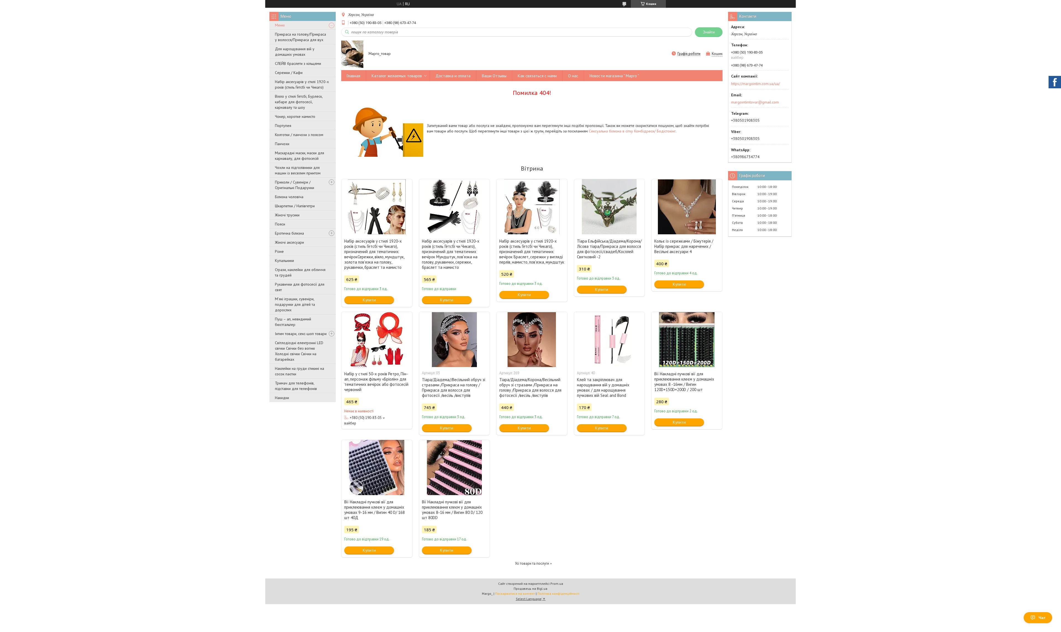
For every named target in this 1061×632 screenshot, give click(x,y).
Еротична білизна (289, 233)
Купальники (284, 260)
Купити (369, 299)
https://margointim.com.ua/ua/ (755, 83)
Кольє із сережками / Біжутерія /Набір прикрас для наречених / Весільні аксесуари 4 (683, 246)
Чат (1042, 617)
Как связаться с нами (537, 76)
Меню (280, 25)
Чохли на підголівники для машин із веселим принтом (298, 170)
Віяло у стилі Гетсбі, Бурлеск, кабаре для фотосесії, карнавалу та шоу (298, 102)
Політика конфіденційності (558, 593)
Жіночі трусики (287, 215)
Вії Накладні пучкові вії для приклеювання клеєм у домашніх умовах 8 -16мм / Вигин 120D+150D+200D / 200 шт (684, 381)
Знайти (709, 32)
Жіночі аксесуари (289, 242)
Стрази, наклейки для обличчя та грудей (300, 272)
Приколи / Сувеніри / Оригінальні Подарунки (294, 185)
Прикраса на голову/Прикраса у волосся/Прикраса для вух (300, 37)
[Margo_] (352, 54)
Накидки (282, 397)
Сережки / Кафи (289, 72)
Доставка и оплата (453, 76)
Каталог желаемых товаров (397, 76)
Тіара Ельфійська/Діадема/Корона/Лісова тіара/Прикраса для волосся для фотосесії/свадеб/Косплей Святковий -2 (609, 248)
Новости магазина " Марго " (614, 76)
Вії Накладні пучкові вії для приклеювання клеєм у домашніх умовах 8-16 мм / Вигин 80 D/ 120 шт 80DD (452, 509)
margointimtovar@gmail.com (755, 102)
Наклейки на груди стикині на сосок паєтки (299, 371)
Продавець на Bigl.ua (530, 588)
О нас (573, 76)
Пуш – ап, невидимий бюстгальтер (293, 322)
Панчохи (282, 143)
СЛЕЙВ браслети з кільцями (298, 63)
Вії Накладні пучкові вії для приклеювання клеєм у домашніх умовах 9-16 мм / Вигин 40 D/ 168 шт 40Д (374, 509)
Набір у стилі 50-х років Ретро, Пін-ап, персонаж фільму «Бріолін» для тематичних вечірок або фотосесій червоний (376, 381)
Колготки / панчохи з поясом (299, 134)
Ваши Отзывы (494, 76)
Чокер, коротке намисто (295, 116)
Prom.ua (556, 583)
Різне (279, 251)
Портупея (283, 125)
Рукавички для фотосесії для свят (299, 287)
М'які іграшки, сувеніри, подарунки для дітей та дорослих (295, 304)
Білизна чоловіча (289, 196)
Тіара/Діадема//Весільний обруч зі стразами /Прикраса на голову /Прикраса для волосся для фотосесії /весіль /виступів (453, 387)
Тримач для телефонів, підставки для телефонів (296, 386)
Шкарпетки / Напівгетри (295, 205)
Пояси (280, 224)
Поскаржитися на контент (515, 593)
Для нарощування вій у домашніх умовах (294, 51)
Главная (353, 76)
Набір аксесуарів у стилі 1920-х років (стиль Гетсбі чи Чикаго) (302, 84)
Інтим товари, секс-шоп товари (301, 333)
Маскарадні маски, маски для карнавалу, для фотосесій (299, 155)
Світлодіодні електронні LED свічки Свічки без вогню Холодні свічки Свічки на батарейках (299, 351)
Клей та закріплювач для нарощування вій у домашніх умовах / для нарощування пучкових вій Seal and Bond (603, 387)
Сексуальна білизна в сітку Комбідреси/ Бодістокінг (632, 131)
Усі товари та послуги (532, 563)
